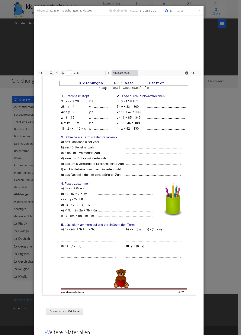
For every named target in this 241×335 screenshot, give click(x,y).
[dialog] (120, 167)
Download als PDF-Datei (65, 311)
